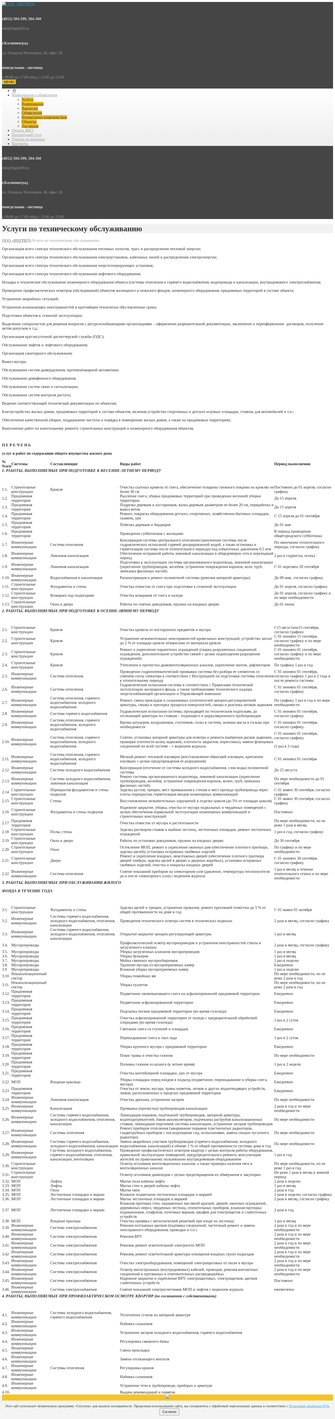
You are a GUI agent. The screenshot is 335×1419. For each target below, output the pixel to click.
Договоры (30, 126)
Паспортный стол (26, 135)
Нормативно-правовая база (44, 117)
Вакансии (30, 108)
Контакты (20, 144)
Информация (32, 104)
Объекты (29, 121)
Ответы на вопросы (28, 139)
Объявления (32, 113)
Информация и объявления (34, 95)
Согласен (169, 1412)
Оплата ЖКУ (23, 130)
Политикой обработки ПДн (309, 1406)
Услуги (27, 99)
